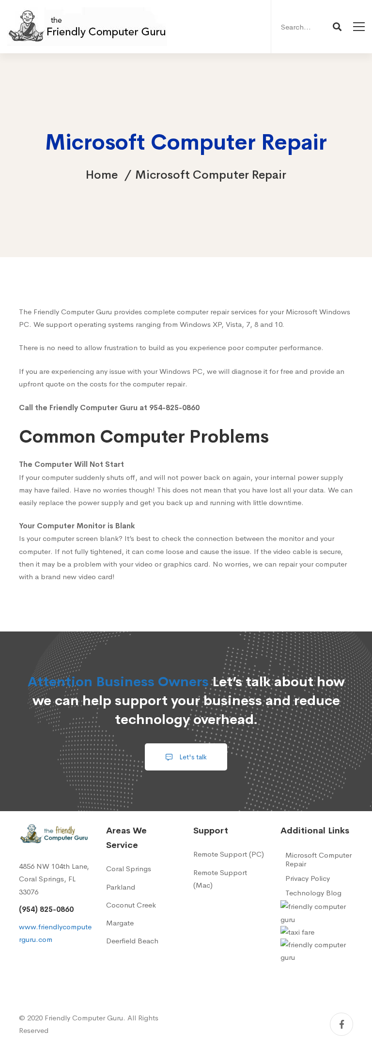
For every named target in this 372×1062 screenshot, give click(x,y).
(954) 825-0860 (46, 909)
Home (102, 175)
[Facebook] (341, 1024)
